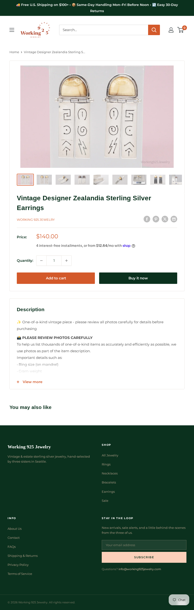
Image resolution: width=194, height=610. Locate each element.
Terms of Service (20, 574)
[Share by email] (174, 219)
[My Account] (171, 30)
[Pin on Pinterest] (156, 219)
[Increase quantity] (66, 261)
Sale (105, 500)
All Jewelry (110, 455)
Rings (106, 464)
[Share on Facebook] (147, 219)
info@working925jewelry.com (140, 569)
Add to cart (56, 278)
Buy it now (138, 278)
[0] (181, 30)
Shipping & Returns (23, 556)
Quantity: (25, 260)
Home (14, 52)
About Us (15, 528)
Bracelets (109, 482)
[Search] (154, 30)
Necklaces (110, 473)
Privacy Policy (18, 565)
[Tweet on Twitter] (165, 219)
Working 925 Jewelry (36, 219)
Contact (14, 538)
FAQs (12, 547)
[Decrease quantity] (41, 261)
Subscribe (144, 557)
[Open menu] (11, 30)
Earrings (108, 491)
